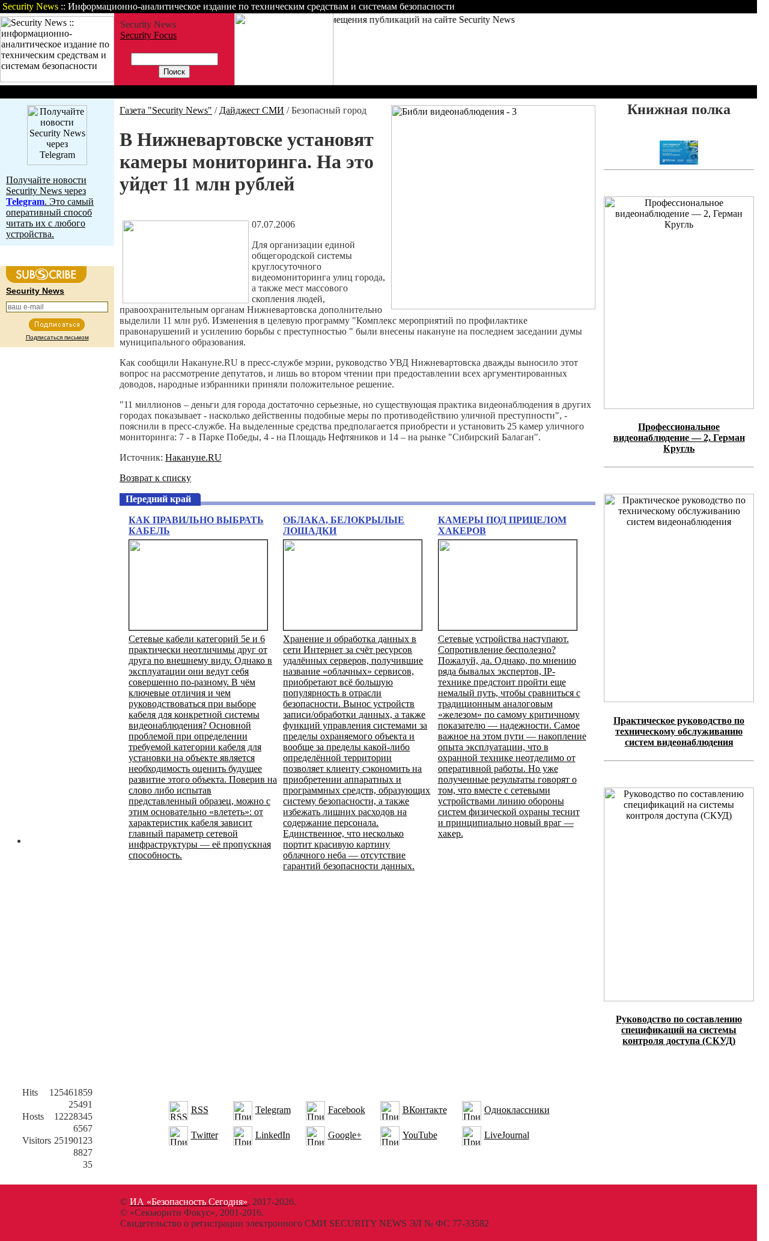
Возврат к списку (155, 478)
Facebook (346, 1110)
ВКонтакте (425, 1110)
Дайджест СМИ (251, 110)
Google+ (345, 1135)
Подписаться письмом (57, 337)
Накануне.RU (193, 457)
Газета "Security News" (166, 110)
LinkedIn (272, 1135)
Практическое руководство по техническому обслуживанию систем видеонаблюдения (678, 731)
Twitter (204, 1135)
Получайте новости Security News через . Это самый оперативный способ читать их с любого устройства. (50, 207)
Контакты (656, 6)
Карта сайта (719, 6)
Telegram (273, 1110)
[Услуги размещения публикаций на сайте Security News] (283, 82)
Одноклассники (517, 1110)
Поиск (603, 6)
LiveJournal (506, 1135)
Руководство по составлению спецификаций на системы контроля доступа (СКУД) (679, 1030)
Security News (35, 291)
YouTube (420, 1135)
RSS (199, 1110)
